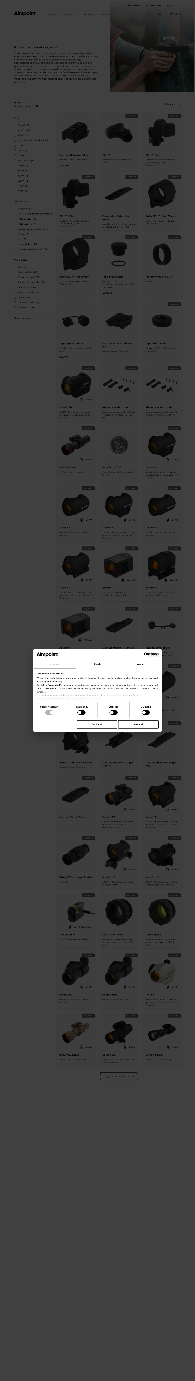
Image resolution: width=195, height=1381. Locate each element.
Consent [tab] (54, 664)
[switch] (81, 712)
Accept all (138, 724)
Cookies (97, 698)
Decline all (97, 724)
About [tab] (140, 664)
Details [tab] (97, 664)
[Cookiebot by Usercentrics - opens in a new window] (146, 655)
